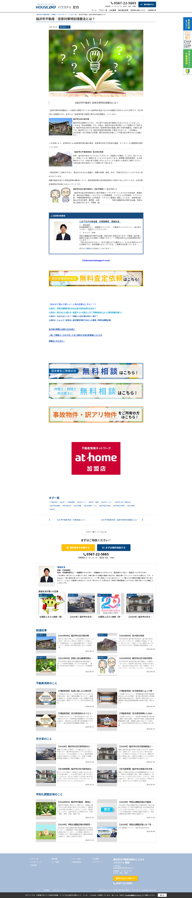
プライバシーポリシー (60, 890)
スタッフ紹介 (76, 859)
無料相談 (34, 865)
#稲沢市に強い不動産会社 (123, 502)
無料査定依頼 (123, 10)
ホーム (94, 10)
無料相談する (148, 4)
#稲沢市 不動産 (94, 502)
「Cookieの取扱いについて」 (133, 895)
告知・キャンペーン (45, 595)
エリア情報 (55, 862)
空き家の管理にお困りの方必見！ (62, 329)
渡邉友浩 (61, 567)
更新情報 (54, 859)
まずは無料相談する (115, 547)
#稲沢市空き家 (66, 506)
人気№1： (72, 308)
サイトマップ (97, 862)
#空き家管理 (131, 506)
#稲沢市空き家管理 (119, 506)
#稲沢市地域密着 (55, 506)
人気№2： (86, 312)
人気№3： (73, 316)
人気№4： (80, 320)
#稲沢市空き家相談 (105, 506)
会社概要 (112, 10)
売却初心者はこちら (137, 10)
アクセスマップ (36, 862)
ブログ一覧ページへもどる (96, 532)
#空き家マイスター (107, 502)
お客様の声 (152, 10)
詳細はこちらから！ (57, 341)
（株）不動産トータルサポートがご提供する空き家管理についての (75, 335)
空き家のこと (64, 27)
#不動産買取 (71, 502)
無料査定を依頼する (80, 547)
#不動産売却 (53, 502)
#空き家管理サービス (90, 506)
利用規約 (46, 890)
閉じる (162, 895)
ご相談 (87, 248)
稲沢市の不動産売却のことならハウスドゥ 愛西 (128, 861)
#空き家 (62, 502)
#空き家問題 (77, 506)
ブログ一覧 (103, 10)
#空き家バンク (81, 502)
